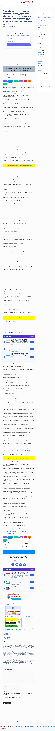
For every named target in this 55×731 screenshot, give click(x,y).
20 (47, 84)
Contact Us (42, 726)
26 (45, 86)
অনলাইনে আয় (40, 38)
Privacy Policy (52, 726)
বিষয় (6, 68)
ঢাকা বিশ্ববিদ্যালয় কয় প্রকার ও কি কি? (27, 651)
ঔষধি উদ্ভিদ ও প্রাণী (41, 49)
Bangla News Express (18, 726)
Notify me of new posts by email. (10, 700)
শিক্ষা (4, 644)
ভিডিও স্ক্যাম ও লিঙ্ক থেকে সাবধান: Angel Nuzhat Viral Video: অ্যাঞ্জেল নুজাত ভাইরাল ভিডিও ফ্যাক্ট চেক (44, 19)
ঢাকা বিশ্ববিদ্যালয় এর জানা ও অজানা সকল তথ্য (16, 651)
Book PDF (40, 32)
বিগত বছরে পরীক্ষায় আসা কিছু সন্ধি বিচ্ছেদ (12, 658)
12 (45, 81)
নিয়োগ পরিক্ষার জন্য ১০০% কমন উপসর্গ (22, 655)
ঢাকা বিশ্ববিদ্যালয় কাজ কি (12, 652)
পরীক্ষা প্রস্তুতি (18, 5)
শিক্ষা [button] (23, 5)
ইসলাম (28, 5)
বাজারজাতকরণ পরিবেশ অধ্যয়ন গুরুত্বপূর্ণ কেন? (45, 25)
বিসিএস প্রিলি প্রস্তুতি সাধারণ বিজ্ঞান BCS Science (21, 659)
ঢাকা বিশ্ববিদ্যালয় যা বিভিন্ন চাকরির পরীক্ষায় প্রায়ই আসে (12, 654)
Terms (45, 726)
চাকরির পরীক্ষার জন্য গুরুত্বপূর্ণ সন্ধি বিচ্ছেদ (22, 649)
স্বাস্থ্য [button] (32, 5)
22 (51, 84)
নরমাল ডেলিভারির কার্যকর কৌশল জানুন (43, 15)
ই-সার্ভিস (39, 41)
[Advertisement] (19, 56)
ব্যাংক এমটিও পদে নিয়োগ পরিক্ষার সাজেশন (44, 14)
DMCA (48, 726)
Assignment (40, 31)
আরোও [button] (37, 5)
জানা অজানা (39, 52)
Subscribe (19, 44)
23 (38, 86)
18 (43, 84)
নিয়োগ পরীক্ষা (3, 5)
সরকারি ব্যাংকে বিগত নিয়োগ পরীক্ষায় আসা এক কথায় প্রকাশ (19, 662)
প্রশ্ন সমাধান (12, 5)
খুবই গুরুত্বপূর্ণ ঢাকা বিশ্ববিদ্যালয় (25, 648)
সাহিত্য (39, 68)
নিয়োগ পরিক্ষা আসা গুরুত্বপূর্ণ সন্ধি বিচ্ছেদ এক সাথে (10, 655)
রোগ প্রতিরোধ (40, 63)
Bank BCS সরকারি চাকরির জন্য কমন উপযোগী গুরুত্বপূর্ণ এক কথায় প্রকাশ (16, 646)
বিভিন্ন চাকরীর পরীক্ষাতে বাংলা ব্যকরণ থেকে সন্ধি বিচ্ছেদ (25, 658)
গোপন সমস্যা (40, 50)
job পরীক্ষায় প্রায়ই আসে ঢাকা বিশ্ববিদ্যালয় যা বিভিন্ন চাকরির (14, 647)
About (38, 726)
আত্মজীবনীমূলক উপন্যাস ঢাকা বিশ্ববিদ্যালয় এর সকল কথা (14, 648)
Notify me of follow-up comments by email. (13, 697)
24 (41, 86)
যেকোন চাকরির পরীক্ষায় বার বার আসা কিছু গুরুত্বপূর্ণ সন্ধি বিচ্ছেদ (18, 661)
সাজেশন (8, 5)
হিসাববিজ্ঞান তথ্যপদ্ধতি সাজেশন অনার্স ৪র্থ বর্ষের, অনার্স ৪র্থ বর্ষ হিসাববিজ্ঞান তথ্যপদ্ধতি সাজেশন (19, 616)
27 (47, 86)
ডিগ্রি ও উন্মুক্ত (40, 54)
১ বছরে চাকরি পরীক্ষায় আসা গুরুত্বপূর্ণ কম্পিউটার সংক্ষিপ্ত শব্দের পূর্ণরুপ (12, 645)
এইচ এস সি (39, 45)
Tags (29, 727)
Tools (43, 5)
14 (49, 81)
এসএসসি (39, 47)
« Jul (39, 91)
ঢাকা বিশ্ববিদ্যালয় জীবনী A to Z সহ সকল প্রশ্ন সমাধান (23, 652)
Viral (39, 36)
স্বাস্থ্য (39, 70)
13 (47, 81)
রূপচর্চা (39, 61)
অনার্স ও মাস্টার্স (40, 40)
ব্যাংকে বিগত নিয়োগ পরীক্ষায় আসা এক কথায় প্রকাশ (20, 660)
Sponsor (26, 727)
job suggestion (41, 34)
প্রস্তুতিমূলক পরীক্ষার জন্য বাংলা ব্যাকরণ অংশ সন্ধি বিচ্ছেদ (15, 656)
